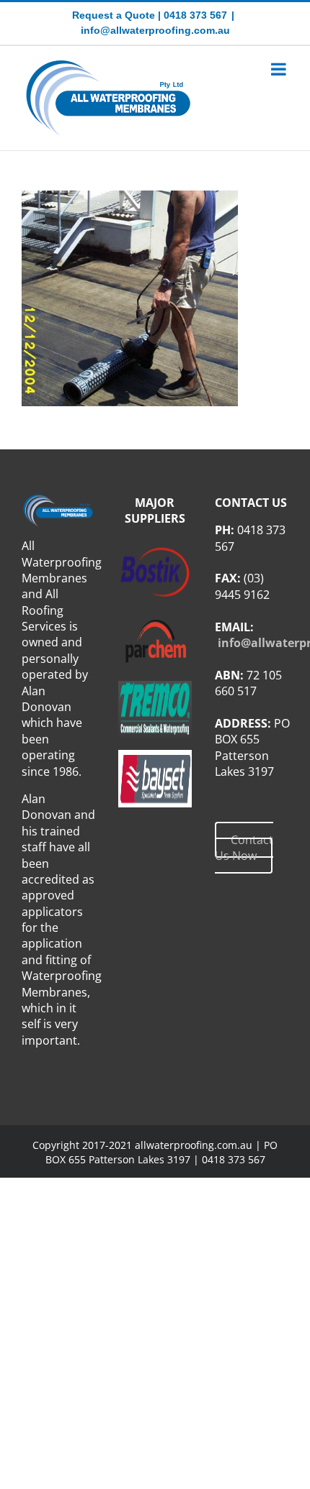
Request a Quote (113, 15)
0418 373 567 (195, 15)
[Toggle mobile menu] (279, 69)
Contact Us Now (244, 847)
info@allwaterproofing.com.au (155, 30)
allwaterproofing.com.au (193, 1145)
